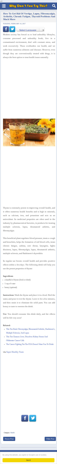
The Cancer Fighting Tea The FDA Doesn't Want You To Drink (30, 344)
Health (12, 433)
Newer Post (9, 439)
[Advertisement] (28, 382)
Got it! (28, 460)
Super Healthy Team (15, 352)
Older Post (50, 439)
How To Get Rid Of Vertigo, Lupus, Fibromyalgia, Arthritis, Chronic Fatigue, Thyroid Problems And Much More (29, 16)
